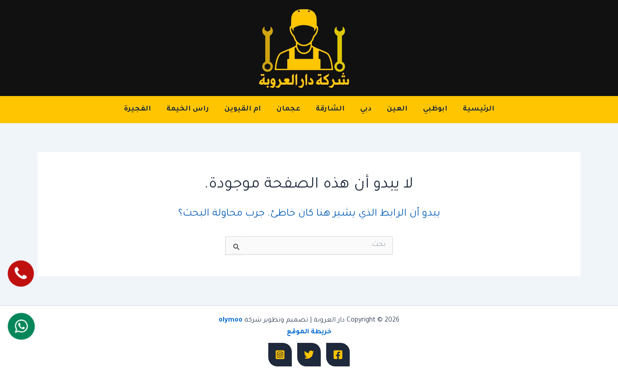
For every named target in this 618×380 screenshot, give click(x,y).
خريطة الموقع (309, 332)
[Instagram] (280, 354)
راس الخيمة (187, 109)
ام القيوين (242, 109)
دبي (365, 109)
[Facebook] (338, 354)
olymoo (230, 320)
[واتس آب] (21, 326)
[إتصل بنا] (20, 273)
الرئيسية (478, 109)
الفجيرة (137, 109)
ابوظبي (435, 109)
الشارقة (330, 109)
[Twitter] (309, 354)
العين (397, 109)
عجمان (288, 109)
